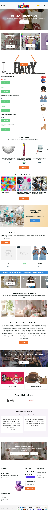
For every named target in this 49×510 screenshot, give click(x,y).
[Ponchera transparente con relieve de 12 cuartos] (8, 149)
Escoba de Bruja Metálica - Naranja (8, 114)
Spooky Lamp (24, 261)
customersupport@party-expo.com (11, 473)
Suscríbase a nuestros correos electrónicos (30, 478)
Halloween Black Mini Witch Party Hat (8, 262)
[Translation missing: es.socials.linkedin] (29, 469)
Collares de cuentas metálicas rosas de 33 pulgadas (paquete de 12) (24, 159)
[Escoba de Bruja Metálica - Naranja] (43, 117)
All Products (5, 242)
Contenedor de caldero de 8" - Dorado (9, 105)
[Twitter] (29, 472)
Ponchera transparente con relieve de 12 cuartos (8, 159)
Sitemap (2, 498)
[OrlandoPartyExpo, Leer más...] (41, 5)
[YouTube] (31, 472)
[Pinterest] (31, 469)
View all (24, 167)
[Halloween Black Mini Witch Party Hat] (8, 253)
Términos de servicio (41, 476)
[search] (4, 5)
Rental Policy (39, 473)
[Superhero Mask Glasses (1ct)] (43, 79)
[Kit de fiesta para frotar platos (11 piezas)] (39, 149)
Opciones (6, 82)
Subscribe (34, 451)
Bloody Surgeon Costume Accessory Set (10, 95)
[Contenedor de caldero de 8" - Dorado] (43, 107)
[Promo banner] (12, 386)
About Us (24, 342)
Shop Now (24, 22)
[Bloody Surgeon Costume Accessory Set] (43, 98)
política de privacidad (41, 470)
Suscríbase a (30, 486)
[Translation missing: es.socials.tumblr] (27, 472)
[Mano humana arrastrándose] (43, 127)
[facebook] (25, 469)
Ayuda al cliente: (5, 491)
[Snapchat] (33, 469)
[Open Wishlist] (35, 5)
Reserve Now (10, 46)
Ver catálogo (1, 5)
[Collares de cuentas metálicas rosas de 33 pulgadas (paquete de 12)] (24, 149)
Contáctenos (3, 495)
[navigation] (22, 28)
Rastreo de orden (4, 497)
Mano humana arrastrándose (7, 124)
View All (24, 198)
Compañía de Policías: (40, 467)
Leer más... (14, 214)
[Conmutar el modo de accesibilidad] (46, 1)
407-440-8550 (6, 471)
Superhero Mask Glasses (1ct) (7, 76)
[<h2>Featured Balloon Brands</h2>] (10, 400)
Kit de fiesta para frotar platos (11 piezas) (40, 159)
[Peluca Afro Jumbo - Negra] (43, 88)
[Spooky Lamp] (24, 253)
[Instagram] (27, 469)
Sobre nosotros (4, 493)
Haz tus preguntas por (10, 475)
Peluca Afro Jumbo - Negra (7, 86)
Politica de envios (40, 475)
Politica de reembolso (41, 471)
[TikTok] (25, 472)
